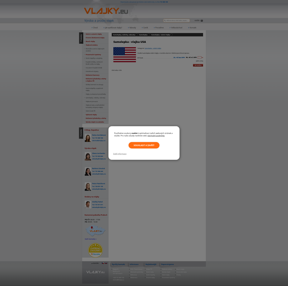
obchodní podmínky (156, 135)
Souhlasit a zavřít (144, 145)
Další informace (119, 154)
